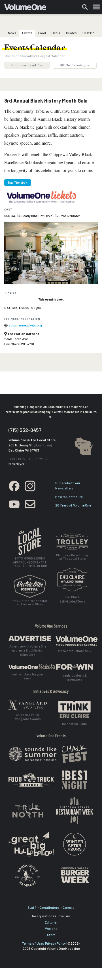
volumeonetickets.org (25, 325)
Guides (71, 33)
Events (27, 33)
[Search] (85, 7)
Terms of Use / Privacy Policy (44, 943)
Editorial (51, 922)
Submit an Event (27, 65)
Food (42, 33)
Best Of (88, 33)
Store (51, 935)
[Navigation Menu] (96, 7)
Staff (31, 907)
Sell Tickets (77, 65)
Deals (56, 33)
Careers (69, 907)
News (12, 33)
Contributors (49, 907)
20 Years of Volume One (73, 505)
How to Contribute (68, 497)
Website (51, 928)
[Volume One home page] (27, 8)
